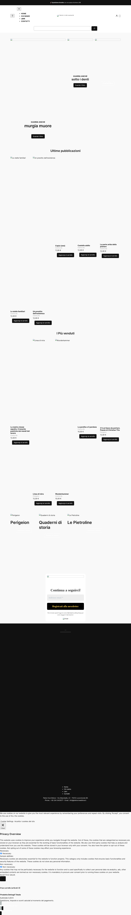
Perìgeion (36, 496)
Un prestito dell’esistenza (39, 312)
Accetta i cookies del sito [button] (24, 821)
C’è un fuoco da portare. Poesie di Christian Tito (110, 429)
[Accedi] (117, 16)
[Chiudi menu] (19, 9)
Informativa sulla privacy (74, 613)
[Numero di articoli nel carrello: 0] (120, 16)
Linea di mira (38, 494)
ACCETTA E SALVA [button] (7, 875)
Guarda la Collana (23, 530)
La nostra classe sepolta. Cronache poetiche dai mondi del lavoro (20, 430)
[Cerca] (94, 28)
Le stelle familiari (17, 311)
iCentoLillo (14, 313)
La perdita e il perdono (87, 427)
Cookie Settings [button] (7, 821)
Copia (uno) (60, 246)
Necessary (7, 853)
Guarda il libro (38, 136)
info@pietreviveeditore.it (78, 800)
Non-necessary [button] (6, 864)
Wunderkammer (62, 494)
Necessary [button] (4, 851)
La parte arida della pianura (108, 245)
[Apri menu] (12, 15)
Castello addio (84, 245)
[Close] (3, 878)
